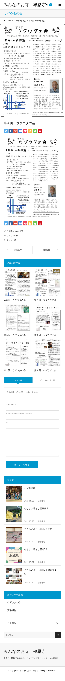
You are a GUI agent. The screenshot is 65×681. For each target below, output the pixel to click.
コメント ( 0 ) (18, 380)
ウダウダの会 (24, 113)
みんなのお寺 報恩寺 (24, 4)
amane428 (18, 231)
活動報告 (11, 610)
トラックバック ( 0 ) (47, 380)
